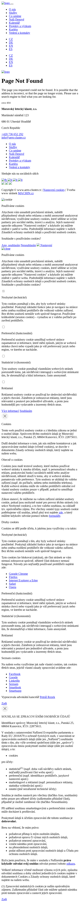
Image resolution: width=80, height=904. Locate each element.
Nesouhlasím (28, 245)
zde (61, 512)
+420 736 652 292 (12, 134)
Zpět (4, 703)
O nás (12, 9)
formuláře (54, 515)
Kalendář (14, 22)
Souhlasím (26, 410)
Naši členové (16, 19)
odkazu (70, 863)
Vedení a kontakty (19, 32)
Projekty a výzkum (20, 26)
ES (10, 49)
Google (13, 677)
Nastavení (46, 245)
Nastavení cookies (54, 189)
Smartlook (15, 687)
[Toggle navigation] (11, 4)
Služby (13, 12)
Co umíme (15, 16)
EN (11, 45)
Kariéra (13, 29)
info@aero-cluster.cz (13, 137)
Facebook (14, 674)
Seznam (13, 684)
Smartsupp (15, 690)
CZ (11, 39)
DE (11, 42)
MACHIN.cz (26, 193)
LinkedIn (14, 680)
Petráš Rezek (47, 697)
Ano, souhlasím (10, 245)
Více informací (10, 410)
